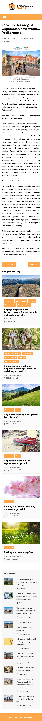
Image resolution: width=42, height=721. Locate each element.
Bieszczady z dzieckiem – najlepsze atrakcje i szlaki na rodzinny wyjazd (20, 369)
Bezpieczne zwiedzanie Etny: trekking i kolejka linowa (25, 699)
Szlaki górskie (10, 305)
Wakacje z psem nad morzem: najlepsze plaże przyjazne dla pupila (25, 610)
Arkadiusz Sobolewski (11, 38)
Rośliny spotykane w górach (19, 552)
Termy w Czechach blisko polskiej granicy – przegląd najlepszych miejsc (26, 596)
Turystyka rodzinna (11, 361)
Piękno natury (21, 301)
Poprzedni (10, 264)
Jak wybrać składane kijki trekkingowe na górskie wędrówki (26, 642)
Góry (18, 410)
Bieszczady (8, 41)
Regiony (32, 301)
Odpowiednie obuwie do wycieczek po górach (17, 462)
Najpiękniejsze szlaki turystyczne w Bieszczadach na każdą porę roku (20, 312)
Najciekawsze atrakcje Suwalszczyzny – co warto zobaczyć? (26, 582)
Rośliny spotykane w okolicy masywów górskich (19, 508)
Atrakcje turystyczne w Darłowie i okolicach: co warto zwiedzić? (25, 656)
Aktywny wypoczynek (12, 353)
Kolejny (33, 264)
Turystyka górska (24, 305)
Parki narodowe (10, 357)
